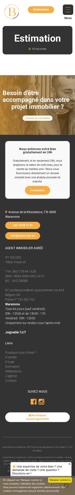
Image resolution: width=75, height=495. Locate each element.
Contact (10, 380)
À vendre (11, 357)
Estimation (37, 190)
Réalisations (13, 371)
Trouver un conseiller (37, 118)
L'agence (11, 376)
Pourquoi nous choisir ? (21, 352)
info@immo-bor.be (22, 235)
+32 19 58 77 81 (23, 225)
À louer (9, 362)
